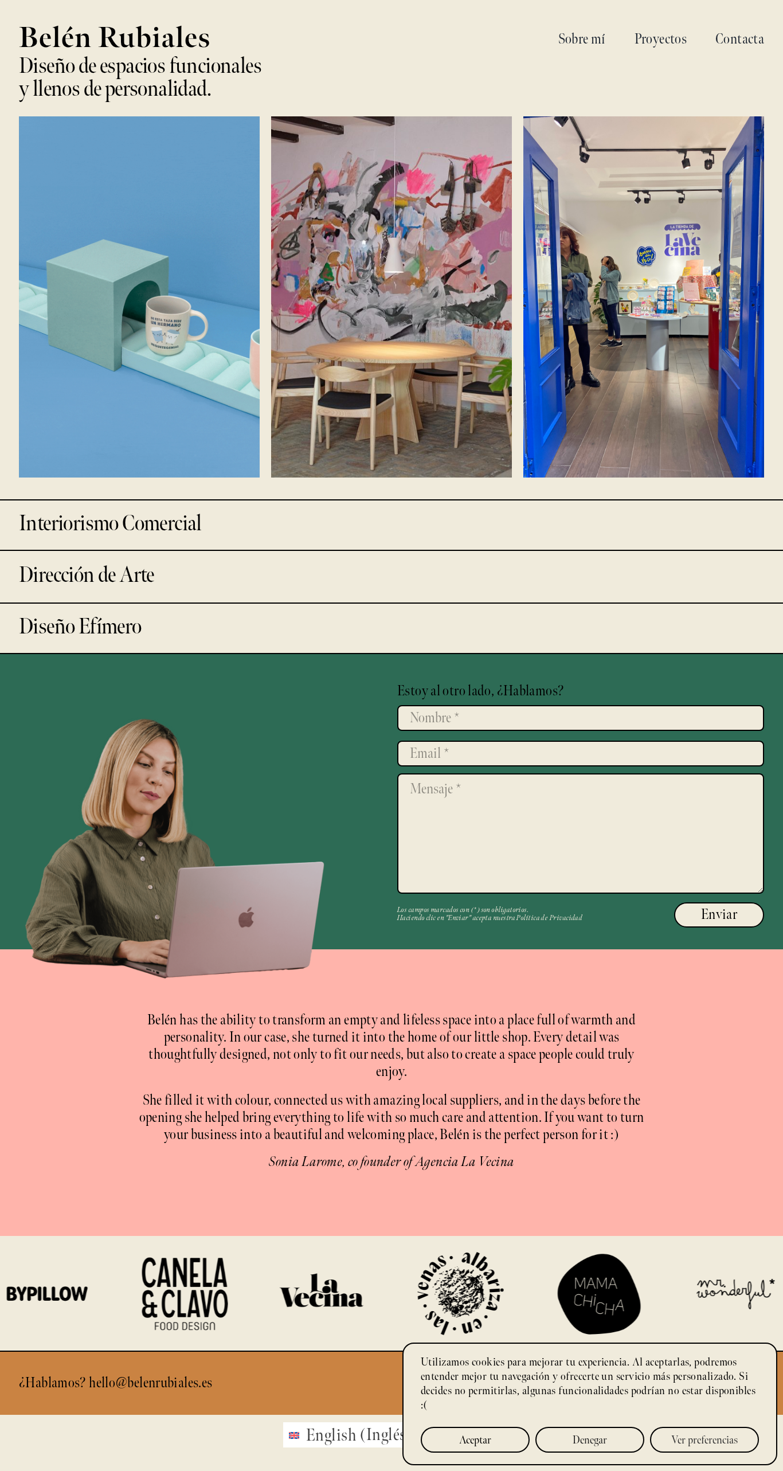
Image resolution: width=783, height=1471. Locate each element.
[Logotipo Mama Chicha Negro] (530, 1260)
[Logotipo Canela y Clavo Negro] (117, 1265)
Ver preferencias (704, 1440)
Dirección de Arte (391, 303)
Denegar (590, 1440)
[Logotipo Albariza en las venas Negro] (392, 1260)
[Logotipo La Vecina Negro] (254, 1277)
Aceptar (475, 1440)
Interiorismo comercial (139, 303)
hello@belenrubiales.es (150, 1383)
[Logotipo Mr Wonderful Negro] (667, 1283)
